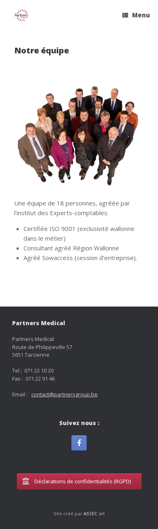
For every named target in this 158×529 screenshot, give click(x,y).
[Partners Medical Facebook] (79, 443)
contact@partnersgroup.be (64, 394)
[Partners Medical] (21, 15)
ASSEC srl (94, 513)
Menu (141, 15)
